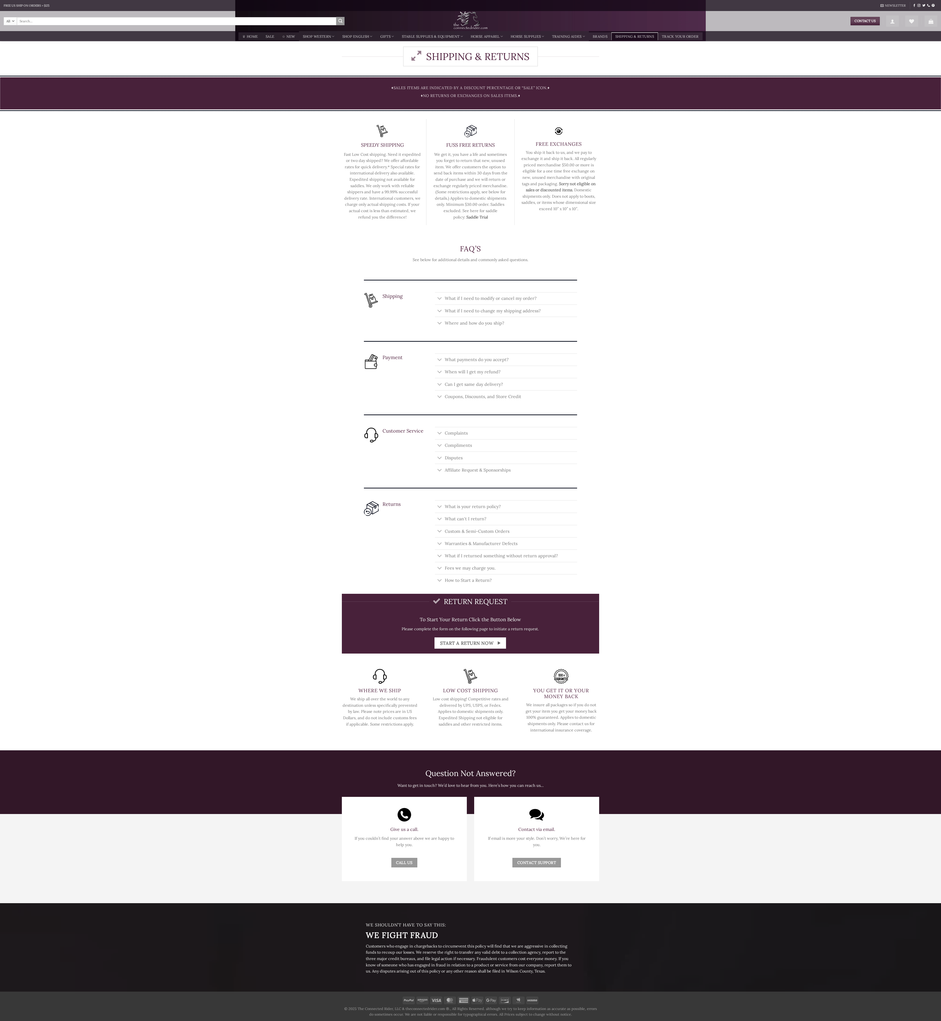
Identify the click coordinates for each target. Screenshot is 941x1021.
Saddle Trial (477, 217)
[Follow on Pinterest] (933, 5)
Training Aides (567, 36)
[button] (893, 5)
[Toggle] (440, 299)
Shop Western (317, 36)
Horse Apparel (485, 36)
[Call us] (928, 5)
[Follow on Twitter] (923, 5)
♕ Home (250, 36)
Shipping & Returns (634, 36)
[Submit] (340, 21)
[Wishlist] (911, 21)
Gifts (385, 36)
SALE (270, 36)
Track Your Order (680, 36)
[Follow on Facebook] (914, 5)
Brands (600, 36)
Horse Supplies (526, 36)
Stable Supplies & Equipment (431, 36)
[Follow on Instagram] (918, 5)
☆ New (288, 36)
